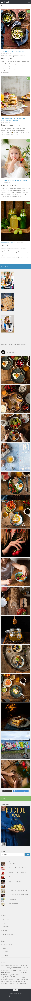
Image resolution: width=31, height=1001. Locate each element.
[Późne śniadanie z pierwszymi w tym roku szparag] (15, 486)
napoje (13, 243)
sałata (2, 981)
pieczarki (4, 979)
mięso (13, 976)
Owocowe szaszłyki (8, 185)
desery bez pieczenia (16, 180)
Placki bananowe (13, 899)
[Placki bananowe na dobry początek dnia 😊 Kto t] (15, 428)
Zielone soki (5, 245)
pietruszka (10, 979)
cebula (22, 965)
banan (10, 965)
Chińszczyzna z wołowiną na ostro (18, 886)
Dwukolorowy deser (14, 877)
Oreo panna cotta (13, 904)
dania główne (5, 118)
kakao (20, 970)
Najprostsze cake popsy (15, 881)
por (21, 979)
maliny (9, 975)
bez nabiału (6, 919)
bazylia (14, 965)
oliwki (16, 977)
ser (5, 981)
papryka (24, 977)
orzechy (20, 977)
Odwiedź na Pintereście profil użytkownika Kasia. (13, 344)
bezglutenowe (5, 51)
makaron (4, 975)
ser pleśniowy (8, 981)
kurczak (19, 972)
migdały (4, 977)
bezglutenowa (6, 915)
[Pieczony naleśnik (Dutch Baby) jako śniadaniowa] (15, 399)
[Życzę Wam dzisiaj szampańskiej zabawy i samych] (15, 716)
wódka (18, 983)
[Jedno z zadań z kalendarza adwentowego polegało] (15, 774)
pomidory (17, 979)
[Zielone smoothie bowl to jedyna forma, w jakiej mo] (15, 572)
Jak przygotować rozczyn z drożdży (18, 890)
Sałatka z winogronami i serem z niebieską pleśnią (13, 57)
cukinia (26, 965)
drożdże (3, 970)
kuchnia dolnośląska (14, 972)
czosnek (25, 967)
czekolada (17, 967)
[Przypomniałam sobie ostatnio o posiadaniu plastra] (15, 630)
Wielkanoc (5, 948)
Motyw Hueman (23, 996)
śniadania (15, 120)
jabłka (16, 970)
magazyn (25, 972)
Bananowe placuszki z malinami (17, 868)
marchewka (15, 974)
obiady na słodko (6, 120)
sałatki (12, 51)
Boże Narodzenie (7, 944)
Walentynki (6, 956)
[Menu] (29, 2)
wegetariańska (6, 927)
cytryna (10, 967)
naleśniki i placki (20, 118)
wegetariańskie (19, 51)
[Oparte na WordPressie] (9, 996)
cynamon (4, 968)
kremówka (5, 972)
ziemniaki (23, 983)
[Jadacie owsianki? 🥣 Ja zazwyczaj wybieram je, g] (15, 659)
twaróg (14, 983)
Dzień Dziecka (6, 952)
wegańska (5, 923)
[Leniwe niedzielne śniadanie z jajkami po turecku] (15, 514)
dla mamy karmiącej (8, 934)
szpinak (24, 981)
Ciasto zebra (12, 863)
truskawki (10, 983)
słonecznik (4, 983)
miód (8, 976)
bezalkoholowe (5, 243)
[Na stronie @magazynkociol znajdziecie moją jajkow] (15, 457)
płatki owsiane (25, 979)
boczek (17, 965)
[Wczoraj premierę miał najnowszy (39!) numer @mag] (15, 543)
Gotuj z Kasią (5, 2)
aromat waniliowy (5, 965)
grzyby (7, 970)
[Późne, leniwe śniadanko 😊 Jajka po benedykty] (15, 688)
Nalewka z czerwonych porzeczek (17, 872)
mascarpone (23, 975)
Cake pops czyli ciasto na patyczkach (18, 895)
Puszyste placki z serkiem (11, 124)
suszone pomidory (16, 981)
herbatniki (12, 970)
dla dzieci (12, 118)
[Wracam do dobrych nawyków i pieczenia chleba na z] (15, 601)
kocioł (25, 969)
